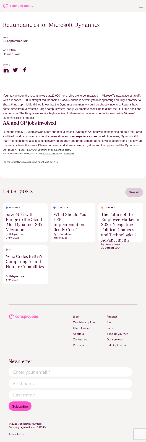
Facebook (24, 69)
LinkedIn (45, 153)
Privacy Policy (16, 434)
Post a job (79, 345)
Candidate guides (84, 322)
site (56, 161)
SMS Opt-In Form (118, 345)
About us (79, 333)
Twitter (15, 69)
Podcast (112, 316)
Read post (9, 205)
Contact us (80, 339)
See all (134, 192)
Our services (115, 339)
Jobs (76, 316)
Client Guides (81, 328)
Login (110, 328)
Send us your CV (117, 333)
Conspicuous (18, 6)
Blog (110, 322)
